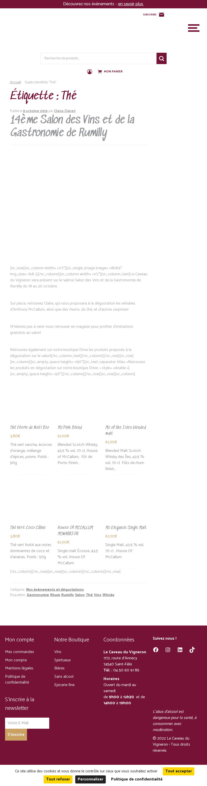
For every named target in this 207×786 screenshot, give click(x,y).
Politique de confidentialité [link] (137, 779)
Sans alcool (63, 676)
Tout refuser (58, 779)
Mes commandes (19, 651)
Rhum (55, 595)
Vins (97, 595)
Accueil (15, 82)
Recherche (162, 58)
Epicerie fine (64, 685)
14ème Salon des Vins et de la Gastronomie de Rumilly (72, 127)
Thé (89, 595)
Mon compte (16, 660)
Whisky (108, 595)
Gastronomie (38, 595)
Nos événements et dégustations (55, 590)
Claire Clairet (64, 111)
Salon (80, 595)
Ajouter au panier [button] (27, 416)
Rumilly (67, 595)
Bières (59, 668)
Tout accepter (178, 771)
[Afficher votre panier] (100, 71)
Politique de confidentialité (17, 679)
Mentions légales (19, 668)
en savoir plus (131, 4)
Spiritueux (62, 660)
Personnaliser (90, 779)
